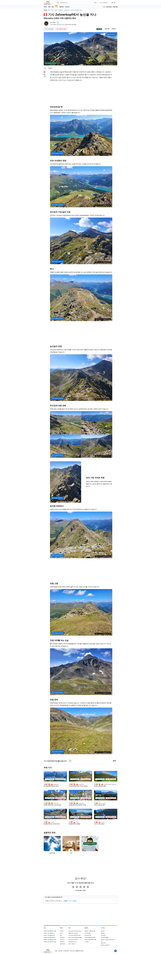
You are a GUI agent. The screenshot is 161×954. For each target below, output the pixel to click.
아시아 (61, 933)
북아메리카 (62, 941)
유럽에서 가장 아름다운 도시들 (50, 939)
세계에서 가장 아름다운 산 (49, 933)
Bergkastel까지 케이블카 (74, 823)
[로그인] (70, 761)
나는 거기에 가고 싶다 (61, 29)
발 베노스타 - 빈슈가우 (107, 784)
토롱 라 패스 (103, 942)
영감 (53, 6)
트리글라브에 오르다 (72, 941)
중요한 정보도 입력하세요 (90, 843)
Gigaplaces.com (48, 2)
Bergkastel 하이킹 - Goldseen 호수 (52, 823)
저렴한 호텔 (115, 6)
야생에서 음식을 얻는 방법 (90, 937)
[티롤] (49, 822)
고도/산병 (86, 941)
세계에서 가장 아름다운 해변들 (50, 941)
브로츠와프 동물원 (104, 937)
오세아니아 (62, 939)
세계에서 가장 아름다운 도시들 (50, 931)
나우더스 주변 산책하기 (99, 823)
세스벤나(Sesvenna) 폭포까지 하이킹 (77, 804)
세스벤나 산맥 (56, 784)
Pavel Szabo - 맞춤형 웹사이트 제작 (76, 950)
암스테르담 (103, 935)
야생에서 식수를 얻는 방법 (90, 931)
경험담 (56, 6)
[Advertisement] (83, 94)
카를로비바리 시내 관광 (73, 933)
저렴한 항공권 (109, 6)
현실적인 (61, 6)
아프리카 (62, 931)
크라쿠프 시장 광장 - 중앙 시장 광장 (107, 940)
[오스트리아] (49, 784)
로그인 (101, 2)
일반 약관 (60, 950)
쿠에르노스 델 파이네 (105, 945)
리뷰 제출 (99, 29)
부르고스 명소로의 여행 (99, 804)
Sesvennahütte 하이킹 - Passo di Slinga (78, 786)
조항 (49, 6)
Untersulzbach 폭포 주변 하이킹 (75, 931)
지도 (104, 6)
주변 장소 (67, 6)
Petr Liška (100, 153)
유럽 (44, 784)
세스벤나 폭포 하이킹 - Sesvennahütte (52, 804)
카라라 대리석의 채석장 (73, 939)
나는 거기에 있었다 (49, 29)
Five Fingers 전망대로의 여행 (74, 935)
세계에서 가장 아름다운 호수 (49, 935)
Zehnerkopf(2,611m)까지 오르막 (51, 786)
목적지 (45, 6)
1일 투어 (114, 28)
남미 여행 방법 (87, 933)
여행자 (95, 2)
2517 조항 (59, 24)
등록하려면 (105, 2)
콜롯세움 (103, 933)
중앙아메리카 (62, 943)
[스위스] (52, 784)
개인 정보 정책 (66, 950)
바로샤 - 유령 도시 (72, 943)
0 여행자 (84, 890)
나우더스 (52, 822)
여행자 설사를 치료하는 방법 (90, 939)
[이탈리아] (47, 784)
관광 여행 (107, 28)
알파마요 (103, 931)
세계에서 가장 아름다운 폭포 (49, 937)
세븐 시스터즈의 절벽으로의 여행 (74, 937)
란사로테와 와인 (88, 935)
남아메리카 (62, 937)
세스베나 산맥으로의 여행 (100, 786)
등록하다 (66, 900)
